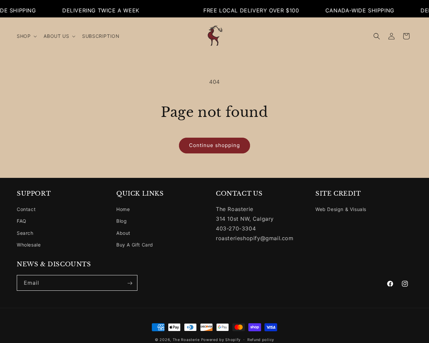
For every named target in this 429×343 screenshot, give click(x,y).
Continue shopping (214, 145)
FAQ (21, 221)
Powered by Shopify (221, 339)
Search (25, 233)
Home (123, 209)
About (123, 233)
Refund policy (260, 339)
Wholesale (29, 245)
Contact (26, 209)
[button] (26, 36)
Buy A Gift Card (134, 245)
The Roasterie (187, 339)
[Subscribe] (129, 283)
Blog (121, 221)
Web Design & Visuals (340, 209)
